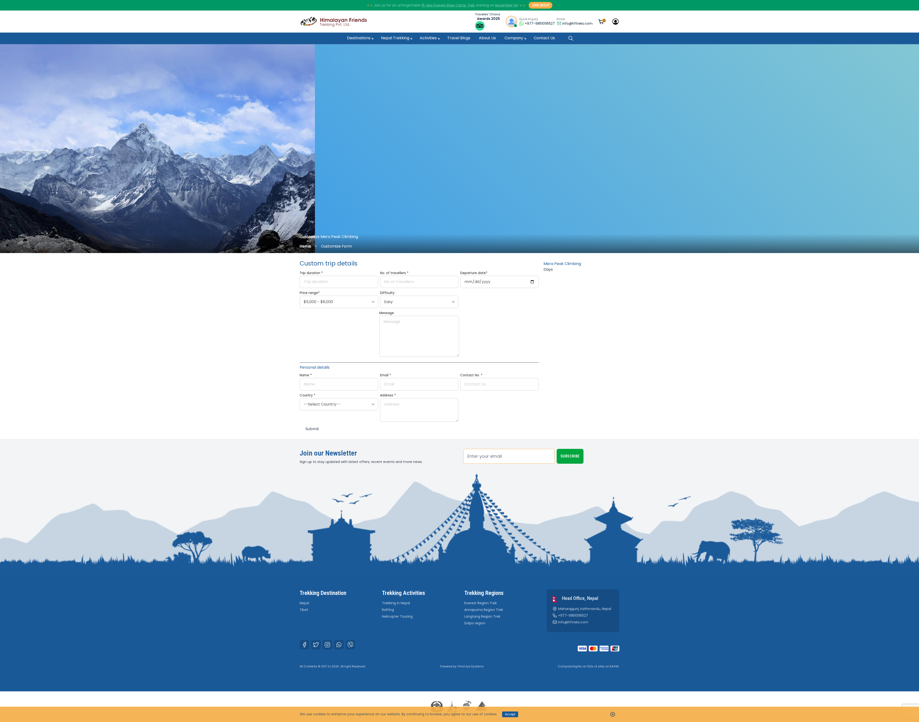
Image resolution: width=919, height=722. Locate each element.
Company (513, 38)
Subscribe (570, 456)
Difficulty (387, 293)
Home (305, 246)
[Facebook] (304, 644)
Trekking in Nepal (396, 603)
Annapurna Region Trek (483, 609)
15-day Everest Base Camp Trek (448, 5)
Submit (312, 429)
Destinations (358, 38)
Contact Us (544, 38)
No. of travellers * (394, 273)
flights (577, 666)
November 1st (506, 5)
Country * (307, 395)
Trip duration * (311, 273)
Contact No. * (471, 375)
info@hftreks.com (577, 23)
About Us (487, 38)
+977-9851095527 (573, 615)
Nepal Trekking (395, 38)
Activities (428, 38)
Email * (385, 375)
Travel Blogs (458, 38)
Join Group (540, 5)
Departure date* (474, 273)
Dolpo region (474, 623)
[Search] (571, 38)
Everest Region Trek (480, 603)
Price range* (310, 293)
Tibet (304, 609)
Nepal (304, 603)
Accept (510, 714)
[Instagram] (327, 644)
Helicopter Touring (397, 616)
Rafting (388, 609)
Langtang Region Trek (482, 616)
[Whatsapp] (339, 644)
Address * (388, 395)
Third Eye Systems (470, 666)
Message (386, 313)
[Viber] (350, 644)
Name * (306, 375)
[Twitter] (316, 644)
